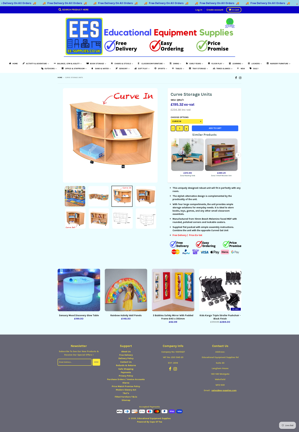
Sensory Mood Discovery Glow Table (79, 315)
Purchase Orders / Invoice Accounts (126, 379)
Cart (235, 9)
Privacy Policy (126, 375)
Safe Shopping (125, 369)
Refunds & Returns (126, 365)
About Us (126, 351)
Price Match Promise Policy (126, 386)
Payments (126, 372)
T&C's (126, 393)
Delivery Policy (126, 358)
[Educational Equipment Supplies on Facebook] (236, 78)
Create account (214, 9)
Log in (198, 9)
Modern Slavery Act (126, 389)
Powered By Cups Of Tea (149, 421)
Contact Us (126, 362)
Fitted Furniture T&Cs (126, 396)
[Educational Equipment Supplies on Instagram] (240, 78)
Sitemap (126, 400)
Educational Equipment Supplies (154, 418)
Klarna (126, 382)
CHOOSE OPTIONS (180, 117)
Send (96, 362)
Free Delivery (126, 355)
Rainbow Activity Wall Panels (126, 315)
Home (60, 78)
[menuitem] (13, 63)
